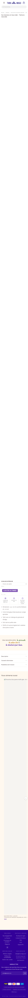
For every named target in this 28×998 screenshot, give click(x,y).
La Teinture (7, 938)
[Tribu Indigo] (14, 2)
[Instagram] (7, 947)
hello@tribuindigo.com (20, 953)
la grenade (21, 640)
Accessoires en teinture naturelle (17, 12)
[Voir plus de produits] (25, 798)
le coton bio (13, 642)
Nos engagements (7, 935)
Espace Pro (21, 944)
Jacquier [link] (15, 915)
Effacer (2, 586)
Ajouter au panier (9, 590)
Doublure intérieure (7, 581)
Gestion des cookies (7, 959)
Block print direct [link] (8, 915)
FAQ (21, 940)
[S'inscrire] (25, 973)
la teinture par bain (14, 645)
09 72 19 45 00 (20, 960)
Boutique (7, 12)
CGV (21, 942)
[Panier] (24, 2)
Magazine (7, 944)
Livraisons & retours (21, 938)
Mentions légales (7, 953)
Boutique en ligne (20, 935)
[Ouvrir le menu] (4, 2)
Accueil (2, 12)
